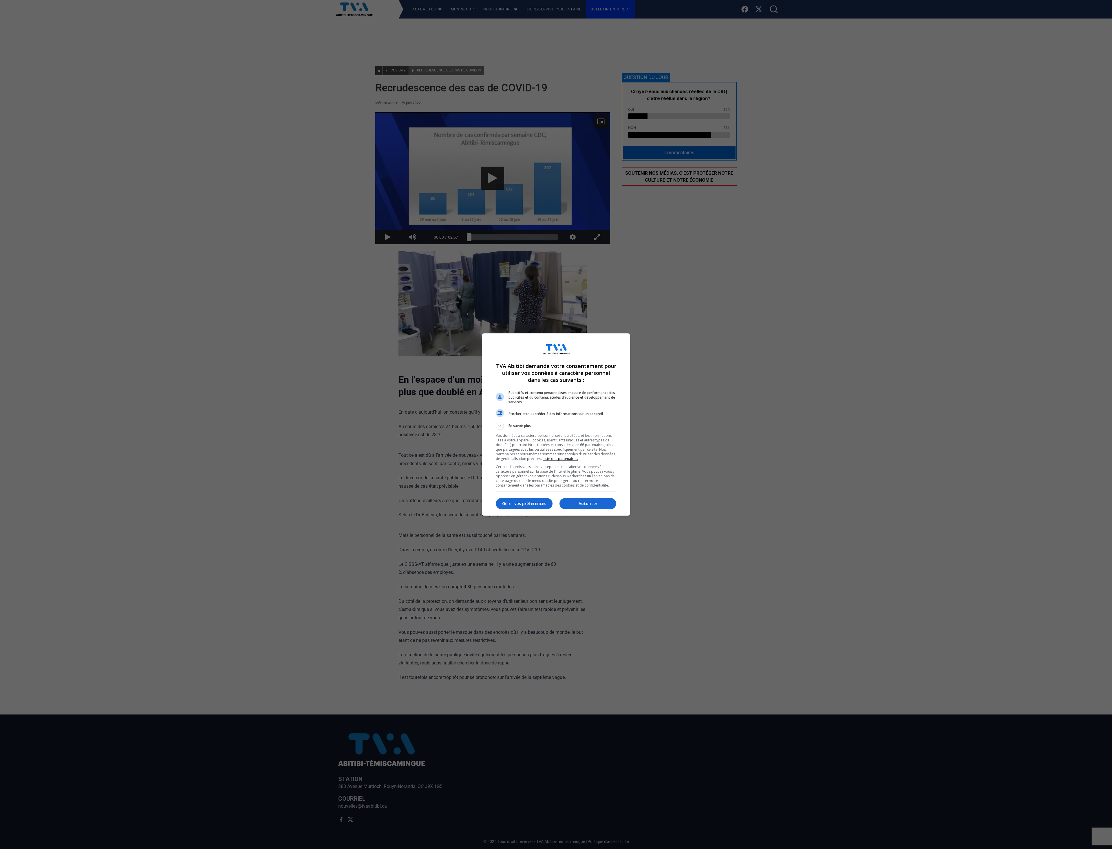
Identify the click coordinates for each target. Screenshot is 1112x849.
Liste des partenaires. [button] (560, 458)
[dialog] (556, 424)
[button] (556, 426)
